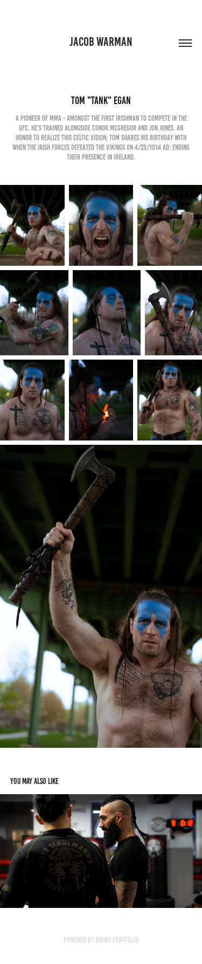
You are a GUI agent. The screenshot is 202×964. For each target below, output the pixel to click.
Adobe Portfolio (116, 940)
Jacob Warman (101, 42)
